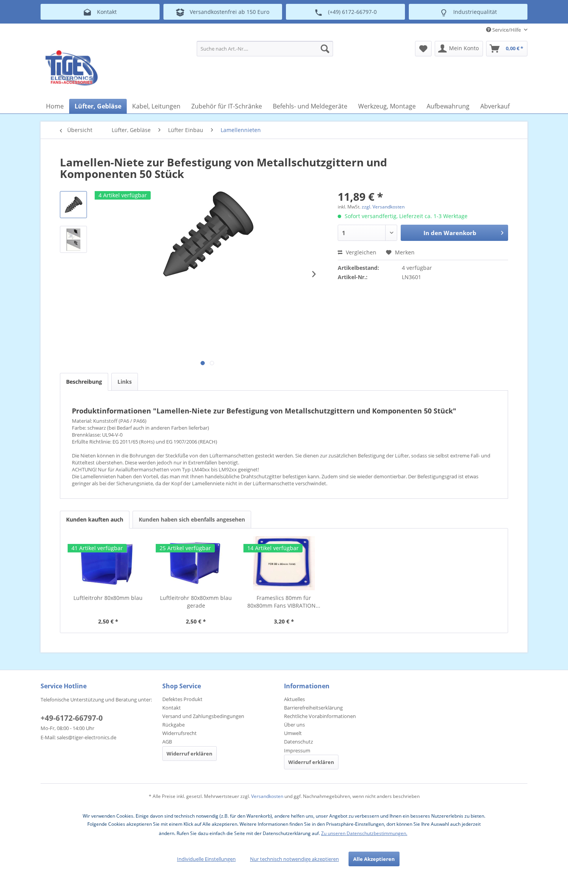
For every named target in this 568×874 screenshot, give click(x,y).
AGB (167, 741)
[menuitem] (265, 48)
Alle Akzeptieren (374, 858)
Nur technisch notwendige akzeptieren (294, 858)
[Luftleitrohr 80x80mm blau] (108, 563)
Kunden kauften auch (94, 519)
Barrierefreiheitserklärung (313, 707)
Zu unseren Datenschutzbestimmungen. (364, 833)
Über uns (294, 724)
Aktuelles (294, 699)
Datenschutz (298, 741)
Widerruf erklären (190, 753)
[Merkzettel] (423, 48)
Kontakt (171, 707)
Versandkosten (267, 796)
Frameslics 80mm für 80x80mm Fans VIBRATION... (283, 601)
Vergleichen (360, 252)
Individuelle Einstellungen (206, 858)
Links (124, 381)
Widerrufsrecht (179, 733)
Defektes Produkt (182, 699)
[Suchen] (325, 48)
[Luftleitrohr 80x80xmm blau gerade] (196, 563)
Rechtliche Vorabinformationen (320, 716)
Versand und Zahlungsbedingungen (203, 716)
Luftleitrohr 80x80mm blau (108, 597)
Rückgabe (173, 724)
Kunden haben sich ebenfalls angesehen (192, 519)
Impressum (297, 750)
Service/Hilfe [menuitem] (506, 29)
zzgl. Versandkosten (383, 206)
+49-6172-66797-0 (72, 718)
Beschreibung (84, 381)
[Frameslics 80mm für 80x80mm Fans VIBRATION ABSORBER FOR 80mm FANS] (284, 563)
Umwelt (293, 733)
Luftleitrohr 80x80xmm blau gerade (196, 601)
